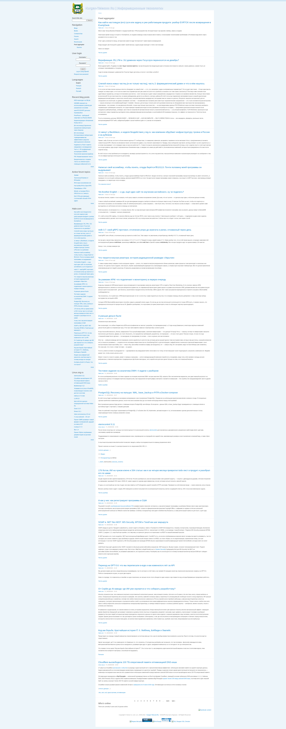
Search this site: (77, 18)
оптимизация (121, 692)
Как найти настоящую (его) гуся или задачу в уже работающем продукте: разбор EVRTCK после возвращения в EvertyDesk (84, 216)
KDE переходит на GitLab (82, 100)
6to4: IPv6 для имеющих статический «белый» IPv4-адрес (82, 198)
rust (106, 692)
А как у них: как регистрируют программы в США (122, 500)
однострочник (111, 692)
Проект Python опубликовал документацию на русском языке (83, 435)
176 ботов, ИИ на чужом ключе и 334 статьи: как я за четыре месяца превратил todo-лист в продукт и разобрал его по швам (83, 313)
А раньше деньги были (81, 291)
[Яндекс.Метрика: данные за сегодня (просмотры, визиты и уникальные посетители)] (136, 721)
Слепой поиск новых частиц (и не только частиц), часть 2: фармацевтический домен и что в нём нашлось (151, 83)
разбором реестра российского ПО (122, 506)
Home (100, 13)
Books (76, 31)
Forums (76, 36)
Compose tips (78, 33)
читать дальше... (104, 450)
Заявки (76, 175)
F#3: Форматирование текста (83, 156)
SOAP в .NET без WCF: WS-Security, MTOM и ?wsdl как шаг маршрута (84, 328)
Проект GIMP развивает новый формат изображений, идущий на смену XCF (84, 422)
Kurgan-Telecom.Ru (153, 715)
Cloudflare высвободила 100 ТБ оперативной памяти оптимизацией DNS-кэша (83, 381)
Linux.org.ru (101, 427)
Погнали (101, 654)
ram (103, 692)
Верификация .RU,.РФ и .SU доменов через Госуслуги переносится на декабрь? (83, 226)
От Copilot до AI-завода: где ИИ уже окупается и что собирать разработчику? (84, 343)
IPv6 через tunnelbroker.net (82, 183)
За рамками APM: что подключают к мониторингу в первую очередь (83, 286)
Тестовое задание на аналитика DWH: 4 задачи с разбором (83, 296)
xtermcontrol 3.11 (79, 376)
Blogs (76, 28)
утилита (120, 462)
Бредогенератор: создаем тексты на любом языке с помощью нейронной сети (82, 162)
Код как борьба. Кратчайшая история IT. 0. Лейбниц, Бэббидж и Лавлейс (83, 350)
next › (168, 701)
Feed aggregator (79, 44)
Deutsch (78, 88)
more (92, 166)
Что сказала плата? (104, 184)
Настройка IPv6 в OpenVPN (82, 185)
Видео (103, 454)
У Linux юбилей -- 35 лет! (82, 417)
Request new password (81, 74)
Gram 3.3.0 (77, 408)
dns (100, 692)
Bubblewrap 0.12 (79, 386)
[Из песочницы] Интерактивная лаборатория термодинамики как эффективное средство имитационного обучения (83, 137)
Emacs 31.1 (77, 411)
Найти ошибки (102, 385)
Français (78, 86)
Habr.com (101, 28)
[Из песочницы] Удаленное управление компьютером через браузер (82, 128)
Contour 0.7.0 (78, 427)
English (78, 83)
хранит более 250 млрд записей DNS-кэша (176, 678)
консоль (114, 462)
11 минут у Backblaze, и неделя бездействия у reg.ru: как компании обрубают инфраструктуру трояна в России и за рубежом (84, 245)
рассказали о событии (120, 668)
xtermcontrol (153, 430)
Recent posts (78, 42)
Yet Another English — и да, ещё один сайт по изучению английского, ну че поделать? (83, 264)
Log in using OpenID (82, 71)
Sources (79, 47)
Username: (83, 57)
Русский (78, 91)
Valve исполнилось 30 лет (82, 414)
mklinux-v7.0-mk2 (79, 396)
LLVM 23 (76, 398)
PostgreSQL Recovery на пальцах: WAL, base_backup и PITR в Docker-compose (83, 304)
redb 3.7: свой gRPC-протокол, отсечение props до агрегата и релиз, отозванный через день (84, 272)
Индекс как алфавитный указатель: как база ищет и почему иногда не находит (82, 357)
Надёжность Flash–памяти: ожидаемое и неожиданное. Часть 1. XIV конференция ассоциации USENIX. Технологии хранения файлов (83, 149)
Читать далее (102, 52)
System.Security (160, 549)
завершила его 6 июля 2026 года (143, 685)
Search (76, 39)
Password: (83, 63)
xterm (101, 462)
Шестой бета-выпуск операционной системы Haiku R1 (83, 404)
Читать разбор (103, 493)
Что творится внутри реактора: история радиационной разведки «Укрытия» (84, 279)
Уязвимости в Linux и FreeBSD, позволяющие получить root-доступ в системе (84, 391)
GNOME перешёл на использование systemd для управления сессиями (83, 105)
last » (173, 701)
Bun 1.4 (76, 430)
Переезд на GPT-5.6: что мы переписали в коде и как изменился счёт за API (83, 335)
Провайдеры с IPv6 (80, 188)
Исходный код (105, 458)
